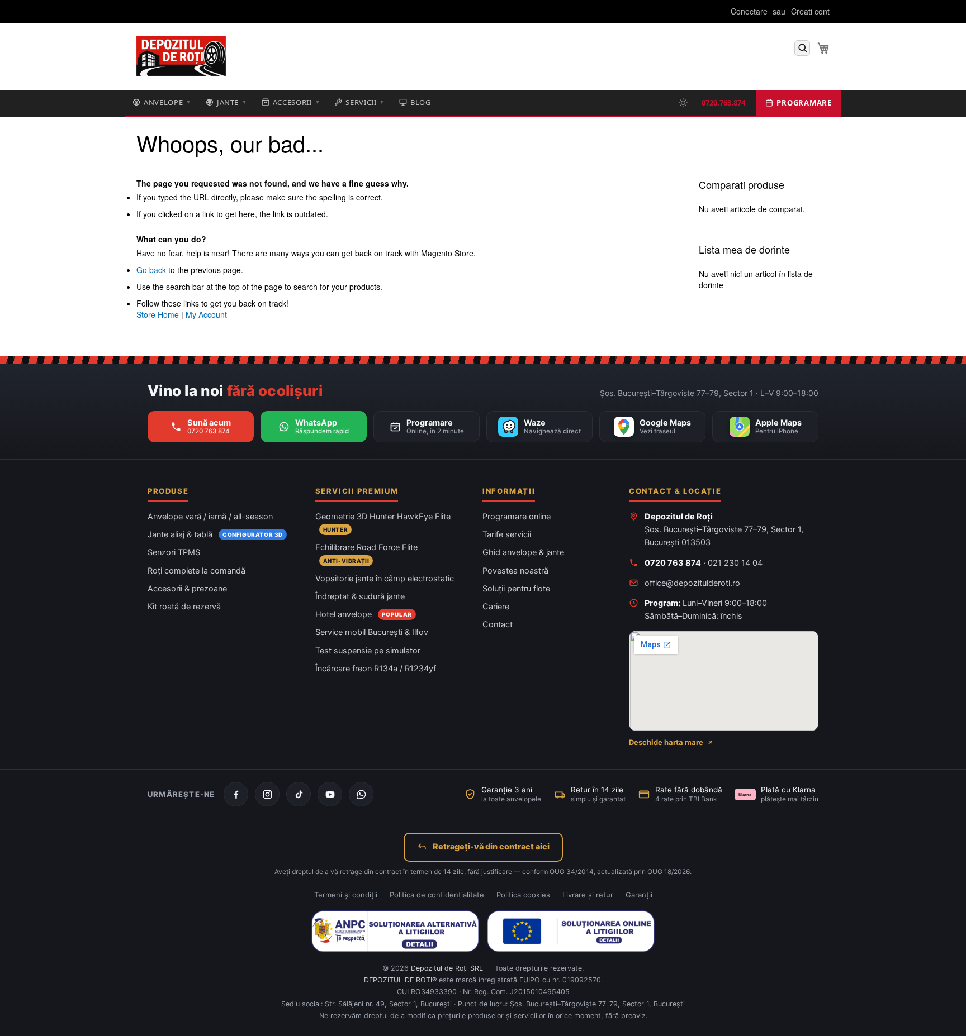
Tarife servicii (506, 534)
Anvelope (167, 102)
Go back (151, 269)
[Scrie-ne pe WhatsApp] (361, 794)
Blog (420, 102)
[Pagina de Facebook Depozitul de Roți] (236, 794)
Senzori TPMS (174, 552)
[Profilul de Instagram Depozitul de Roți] (267, 794)
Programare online (516, 517)
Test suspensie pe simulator (367, 651)
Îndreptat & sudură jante (360, 596)
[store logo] (181, 56)
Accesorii (296, 102)
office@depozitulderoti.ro (692, 583)
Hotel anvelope (343, 614)
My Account (206, 314)
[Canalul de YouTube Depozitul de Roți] (330, 794)
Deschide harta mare (666, 742)
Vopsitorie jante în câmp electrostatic (384, 579)
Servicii (365, 102)
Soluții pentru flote (516, 589)
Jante (232, 102)
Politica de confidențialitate (437, 894)
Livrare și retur (587, 894)
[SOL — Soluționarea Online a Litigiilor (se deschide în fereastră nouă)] (571, 931)
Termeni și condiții (345, 894)
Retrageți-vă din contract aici (491, 847)
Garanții (639, 894)
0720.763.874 (723, 103)
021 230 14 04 (735, 563)
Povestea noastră (515, 571)
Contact (497, 624)
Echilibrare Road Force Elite (366, 547)
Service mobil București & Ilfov (371, 632)
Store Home (157, 314)
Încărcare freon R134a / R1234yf (375, 668)
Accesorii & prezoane (187, 589)
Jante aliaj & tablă (180, 534)
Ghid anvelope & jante (523, 552)
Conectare (749, 11)
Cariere (495, 606)
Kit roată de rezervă (184, 606)
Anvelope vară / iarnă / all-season (210, 517)
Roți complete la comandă (196, 571)
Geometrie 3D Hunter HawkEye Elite (383, 517)
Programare (804, 103)
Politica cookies (523, 894)
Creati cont (810, 11)
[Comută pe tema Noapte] (683, 103)
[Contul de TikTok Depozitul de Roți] (298, 794)
